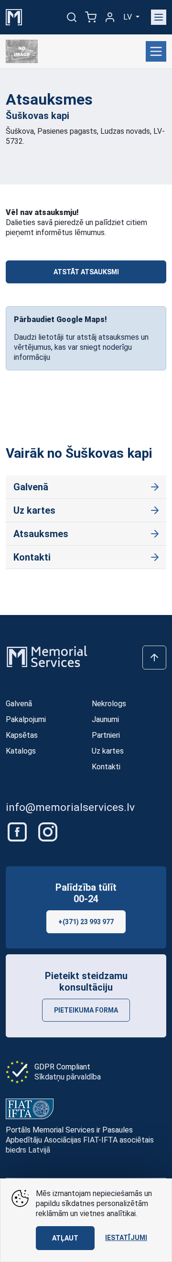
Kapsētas (22, 735)
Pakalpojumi (26, 719)
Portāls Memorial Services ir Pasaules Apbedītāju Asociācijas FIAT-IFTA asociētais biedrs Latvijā (80, 1139)
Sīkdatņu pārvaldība (67, 1076)
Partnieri (106, 735)
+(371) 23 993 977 (86, 922)
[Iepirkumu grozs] (90, 17)
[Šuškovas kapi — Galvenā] (24, 52)
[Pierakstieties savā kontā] (109, 17)
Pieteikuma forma (86, 1010)
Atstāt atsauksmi (86, 272)
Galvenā (30, 487)
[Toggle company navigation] (156, 51)
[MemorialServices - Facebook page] (18, 831)
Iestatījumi (126, 1237)
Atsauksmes (40, 533)
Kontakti (32, 557)
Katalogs (21, 750)
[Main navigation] (158, 17)
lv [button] (128, 17)
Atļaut (65, 1238)
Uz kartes (34, 510)
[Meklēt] (71, 17)
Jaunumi (105, 719)
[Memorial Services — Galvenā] (14, 16)
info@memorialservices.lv (70, 807)
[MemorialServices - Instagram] (47, 831)
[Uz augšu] (154, 657)
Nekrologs (109, 703)
